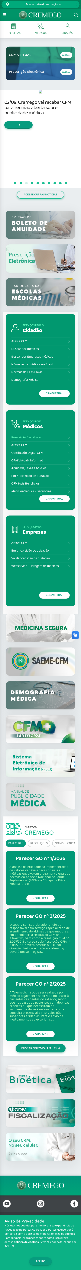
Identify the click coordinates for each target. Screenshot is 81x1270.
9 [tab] (60, 183)
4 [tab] (32, 183)
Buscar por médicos (25, 349)
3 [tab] (26, 183)
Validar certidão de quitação (30, 558)
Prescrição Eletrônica (26, 437)
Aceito (40, 1261)
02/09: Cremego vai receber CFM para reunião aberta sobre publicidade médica (37, 107)
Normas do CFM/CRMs (26, 372)
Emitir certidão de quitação (30, 476)
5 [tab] (38, 183)
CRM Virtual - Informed (27, 460)
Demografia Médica (24, 379)
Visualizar (40, 898)
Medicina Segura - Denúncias (31, 491)
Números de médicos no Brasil (32, 364)
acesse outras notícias (40, 194)
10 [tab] (66, 183)
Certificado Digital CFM (27, 452)
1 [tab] (15, 183)
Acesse (66, 55)
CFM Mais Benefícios (25, 483)
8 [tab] (55, 183)
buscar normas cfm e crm (40, 1048)
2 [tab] (21, 183)
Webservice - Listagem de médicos (35, 566)
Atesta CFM (19, 341)
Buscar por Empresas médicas (32, 356)
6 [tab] (43, 183)
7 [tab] (49, 183)
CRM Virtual (54, 393)
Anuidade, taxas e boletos (28, 468)
